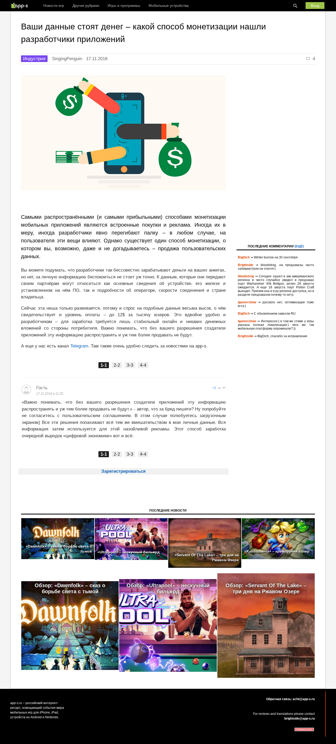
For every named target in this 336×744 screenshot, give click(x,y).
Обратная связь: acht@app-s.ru (290, 699)
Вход (315, 5)
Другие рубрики (85, 5)
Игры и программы (124, 5)
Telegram (79, 346)
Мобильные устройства (169, 5)
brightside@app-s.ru (299, 718)
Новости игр (53, 5)
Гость (42, 387)
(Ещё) (299, 246)
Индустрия (34, 58)
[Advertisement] (276, 154)
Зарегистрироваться (123, 471)
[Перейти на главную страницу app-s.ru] (20, 5)
